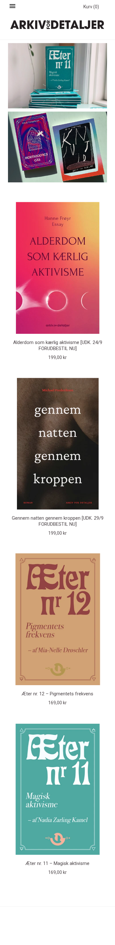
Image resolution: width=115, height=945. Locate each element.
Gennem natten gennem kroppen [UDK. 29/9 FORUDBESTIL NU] (57, 521)
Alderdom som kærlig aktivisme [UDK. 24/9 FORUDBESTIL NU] (57, 345)
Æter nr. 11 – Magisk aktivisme (57, 863)
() (91, 6)
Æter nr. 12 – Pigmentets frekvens (57, 694)
